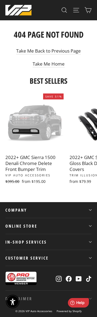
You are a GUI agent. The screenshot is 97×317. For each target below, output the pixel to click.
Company (16, 210)
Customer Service (26, 258)
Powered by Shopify (69, 311)
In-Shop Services (26, 242)
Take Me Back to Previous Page (48, 51)
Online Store (21, 226)
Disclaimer (18, 298)
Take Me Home (49, 64)
